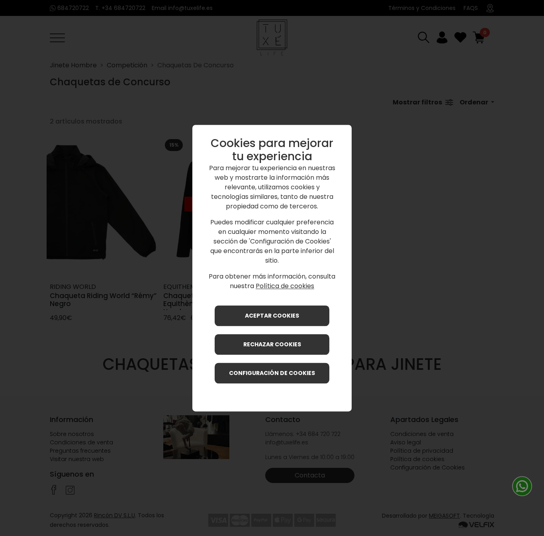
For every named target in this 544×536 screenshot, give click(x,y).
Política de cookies (285, 286)
